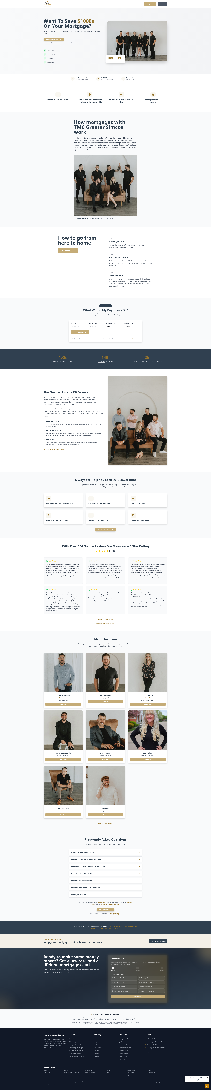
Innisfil (88, 1022)
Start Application (150, 4)
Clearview (95, 1023)
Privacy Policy (146, 1083)
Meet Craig (63, 704)
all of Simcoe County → (122, 1023)
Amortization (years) (129, 323)
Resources (113, 4)
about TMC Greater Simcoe (110, 904)
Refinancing (72, 1042)
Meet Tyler (106, 815)
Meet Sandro (63, 759)
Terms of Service (156, 1083)
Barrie (75, 1022)
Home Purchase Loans (76, 1039)
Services (105, 4)
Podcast (96, 1054)
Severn (90, 1023)
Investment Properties (76, 1051)
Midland (100, 1022)
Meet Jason (63, 815)
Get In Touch (162, 4)
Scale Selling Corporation (55, 1084)
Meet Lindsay (147, 704)
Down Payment (93, 323)
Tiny (114, 1023)
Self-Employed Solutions (76, 1057)
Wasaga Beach (94, 1022)
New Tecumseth (105, 1022)
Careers (96, 1057)
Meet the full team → (105, 824)
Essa (132, 1022)
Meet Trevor (105, 759)
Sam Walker (123, 1057)
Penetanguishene (127, 1022)
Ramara (108, 1023)
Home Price (74, 323)
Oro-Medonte (137, 1022)
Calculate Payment (80, 332)
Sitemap (165, 1083)
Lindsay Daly (123, 1045)
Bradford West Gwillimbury (116, 1022)
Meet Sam (148, 759)
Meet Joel (105, 701)
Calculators (134, 4)
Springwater (86, 1023)
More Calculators (133, 339)
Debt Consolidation (75, 1054)
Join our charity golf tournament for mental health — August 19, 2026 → (114, 927)
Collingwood (84, 1022)
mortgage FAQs (103, 902)
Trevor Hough (124, 1051)
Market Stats (98, 4)
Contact (96, 1051)
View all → (165, 1067)
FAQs (141, 4)
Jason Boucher (124, 1054)
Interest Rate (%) (110, 323)
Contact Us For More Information (54, 449)
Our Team (97, 1039)
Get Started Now (52, 39)
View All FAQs (104, 910)
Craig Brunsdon (124, 1039)
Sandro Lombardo (125, 1048)
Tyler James (123, 1059)
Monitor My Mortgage (158, 941)
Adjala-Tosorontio (102, 1023)
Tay (111, 1023)
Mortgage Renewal (75, 1045)
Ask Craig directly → (114, 914)
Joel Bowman (124, 1042)
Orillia (79, 1022)
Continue (137, 996)
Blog (127, 4)
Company (120, 4)
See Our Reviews (104, 619)
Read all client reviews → (105, 623)
